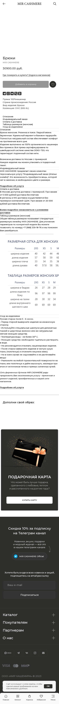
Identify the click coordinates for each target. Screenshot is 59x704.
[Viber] (16, 93)
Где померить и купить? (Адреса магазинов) (26, 75)
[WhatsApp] (8, 93)
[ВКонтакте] (12, 93)
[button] (18, 698)
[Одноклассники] (19, 93)
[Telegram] (4, 93)
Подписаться (29, 594)
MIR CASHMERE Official (31, 556)
